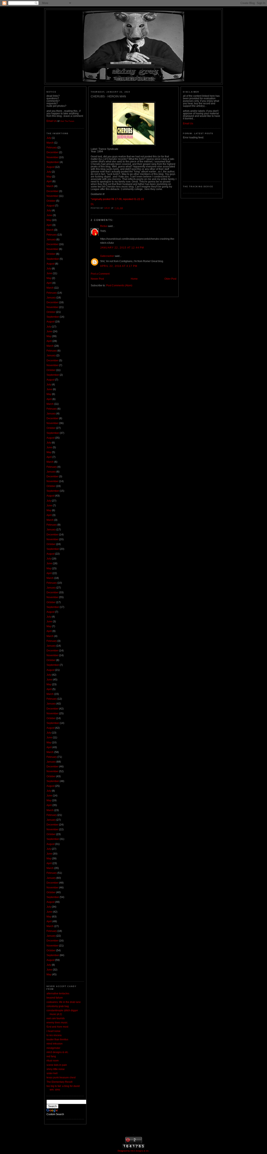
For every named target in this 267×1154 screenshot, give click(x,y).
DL (92, 204)
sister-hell (52, 1073)
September (53, 162)
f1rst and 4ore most (57, 1026)
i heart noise (53, 1031)
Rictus (103, 226)
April (49, 181)
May (49, 176)
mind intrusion (55, 1043)
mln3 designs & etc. (58, 1052)
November (52, 157)
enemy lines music (57, 1022)
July (49, 138)
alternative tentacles (58, 993)
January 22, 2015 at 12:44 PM (122, 247)
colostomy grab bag (58, 1006)
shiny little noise (56, 1069)
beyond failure (55, 997)
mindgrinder (53, 1048)
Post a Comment (100, 274)
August (50, 167)
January (51, 239)
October (51, 201)
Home (134, 279)
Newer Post (97, 279)
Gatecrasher (107, 256)
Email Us (52, 121)
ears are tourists (56, 1018)
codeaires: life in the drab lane (64, 1002)
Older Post (170, 279)
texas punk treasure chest (61, 1077)
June (49, 215)
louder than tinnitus (57, 1039)
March (50, 142)
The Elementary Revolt (59, 1082)
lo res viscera (54, 1035)
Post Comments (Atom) (119, 285)
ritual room (53, 1060)
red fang (51, 1056)
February (52, 147)
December (52, 152)
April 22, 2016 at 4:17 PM (118, 266)
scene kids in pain (57, 1065)
